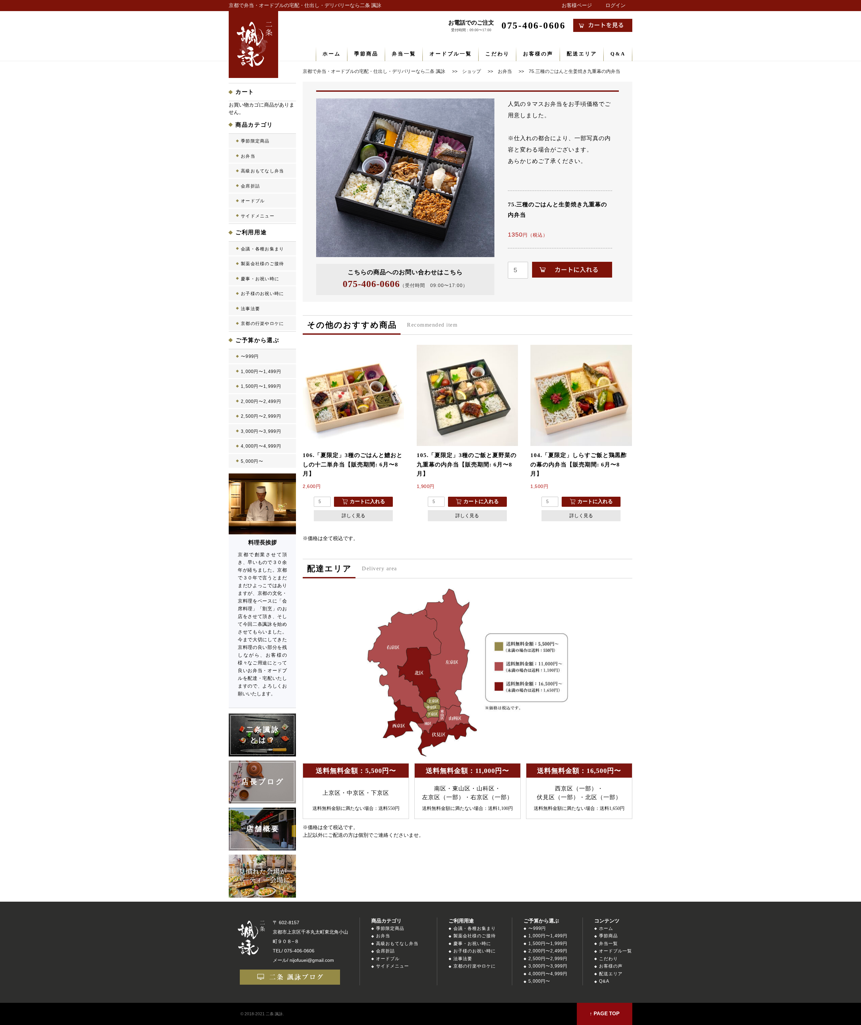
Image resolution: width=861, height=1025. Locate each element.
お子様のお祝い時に (262, 293)
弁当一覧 (404, 53)
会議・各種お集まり (262, 248)
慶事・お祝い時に (260, 278)
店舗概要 (263, 829)
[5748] (572, 270)
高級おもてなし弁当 (262, 170)
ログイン (615, 5)
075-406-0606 (371, 284)
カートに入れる (367, 501)
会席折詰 (250, 186)
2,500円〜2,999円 (261, 416)
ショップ (471, 71)
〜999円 (250, 356)
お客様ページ (577, 5)
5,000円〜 (252, 461)
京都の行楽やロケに (262, 323)
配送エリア (582, 53)
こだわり (497, 53)
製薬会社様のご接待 (262, 263)
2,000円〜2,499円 (261, 401)
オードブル (253, 200)
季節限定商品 (255, 141)
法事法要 (250, 308)
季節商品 (366, 53)
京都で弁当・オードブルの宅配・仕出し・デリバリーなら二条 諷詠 (305, 5)
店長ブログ (263, 782)
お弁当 (248, 156)
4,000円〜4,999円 (261, 446)
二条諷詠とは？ (263, 735)
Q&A (618, 53)
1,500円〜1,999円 (261, 386)
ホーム (332, 53)
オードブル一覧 (450, 53)
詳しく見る (353, 515)
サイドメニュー (257, 215)
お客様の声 (538, 53)
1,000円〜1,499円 (261, 371)
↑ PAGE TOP (605, 1013)
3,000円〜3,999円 (261, 431)
